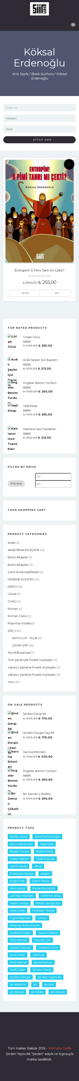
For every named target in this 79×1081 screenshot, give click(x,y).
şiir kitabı (37, 992)
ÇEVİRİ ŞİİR (20, 645)
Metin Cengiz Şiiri (48, 903)
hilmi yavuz (17, 888)
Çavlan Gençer (20, 947)
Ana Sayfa (20, 74)
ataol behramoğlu (47, 836)
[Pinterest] (55, 1035)
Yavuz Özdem (48, 932)
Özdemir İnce (48, 947)
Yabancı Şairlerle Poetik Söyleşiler (32, 667)
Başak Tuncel (19, 851)
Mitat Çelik (17, 910)
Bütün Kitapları (18, 564)
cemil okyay (18, 866)
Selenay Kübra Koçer (25, 925)
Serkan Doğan (20, 932)
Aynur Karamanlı (21, 844)
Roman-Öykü (17, 616)
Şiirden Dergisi (20, 977)
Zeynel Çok (42, 940)
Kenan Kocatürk (44, 888)
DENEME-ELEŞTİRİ (20, 579)
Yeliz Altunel (18, 940)
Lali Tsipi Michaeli (22, 895)
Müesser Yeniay (43, 910)
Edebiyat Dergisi (21, 873)
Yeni (11, 682)
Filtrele (16, 483)
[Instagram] (39, 1035)
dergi (38, 866)
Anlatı (12, 542)
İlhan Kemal (18, 962)
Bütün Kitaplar (18, 557)
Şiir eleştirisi (18, 984)
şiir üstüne (58, 992)
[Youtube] (47, 1035)
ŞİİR (10, 630)
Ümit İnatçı (17, 954)
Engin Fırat (17, 881)
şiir (35, 984)
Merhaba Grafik (59, 1048)
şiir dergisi (17, 992)
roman (13, 608)
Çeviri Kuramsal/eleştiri (24, 572)
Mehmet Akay (51, 895)
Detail (25, 293)
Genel (12, 594)
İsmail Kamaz (43, 962)
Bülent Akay (44, 851)
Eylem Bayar (41, 881)
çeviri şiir (38, 954)
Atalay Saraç (18, 836)
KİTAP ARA (41, 139)
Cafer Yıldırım (19, 858)
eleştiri (45, 873)
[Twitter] (31, 1035)
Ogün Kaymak (20, 918)
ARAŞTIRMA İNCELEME (24, 550)
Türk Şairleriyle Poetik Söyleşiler (30, 660)
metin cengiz (19, 903)
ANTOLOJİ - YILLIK (25, 638)
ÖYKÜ (12, 601)
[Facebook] (23, 1035)
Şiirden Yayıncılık (49, 977)
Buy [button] (57, 293)
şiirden (49, 984)
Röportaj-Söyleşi (19, 623)
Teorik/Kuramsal (19, 652)
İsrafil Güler (17, 969)
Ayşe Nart (47, 844)
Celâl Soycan (45, 858)
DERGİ (12, 586)
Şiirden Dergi (41, 969)
